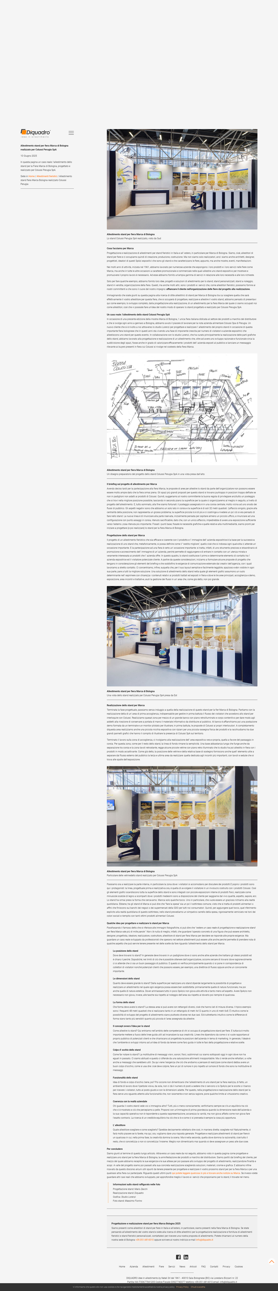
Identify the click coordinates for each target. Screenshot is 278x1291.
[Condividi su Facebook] (178, 1261)
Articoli (193, 1266)
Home (32, 176)
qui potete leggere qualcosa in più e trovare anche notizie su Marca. (206, 1173)
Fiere (161, 1266)
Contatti (214, 1266)
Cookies (239, 1266)
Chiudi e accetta (198, 1287)
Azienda (134, 1266)
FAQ (203, 1266)
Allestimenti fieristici (47, 176)
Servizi (171, 1266)
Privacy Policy (182, 1287)
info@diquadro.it (204, 1239)
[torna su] (272, 1263)
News (182, 1266)
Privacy (226, 1266)
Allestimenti (148, 1266)
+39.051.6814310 (145, 1239)
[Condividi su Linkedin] (185, 1261)
